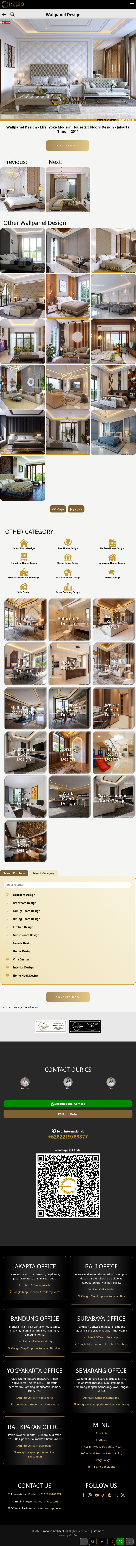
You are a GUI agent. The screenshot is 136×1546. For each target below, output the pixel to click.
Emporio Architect (53, 1531)
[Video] (102, 1541)
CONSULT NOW (68, 997)
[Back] (4, 14)
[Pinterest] (110, 1496)
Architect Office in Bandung (35, 1341)
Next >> (76, 509)
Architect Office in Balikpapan (34, 1445)
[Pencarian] (93, 1541)
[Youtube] (97, 1496)
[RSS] (123, 1496)
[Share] (111, 1541)
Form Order (68, 1114)
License (34, 1007)
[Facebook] (84, 1496)
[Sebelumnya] (83, 1541)
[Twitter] (117, 1497)
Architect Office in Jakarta (34, 1285)
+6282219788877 (68, 1136)
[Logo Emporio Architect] (12, 4)
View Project (67, 145)
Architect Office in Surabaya (101, 1337)
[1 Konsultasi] (120, 1541)
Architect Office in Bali (101, 1289)
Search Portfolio (14, 873)
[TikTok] (103, 1496)
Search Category (43, 873)
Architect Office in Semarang (101, 1397)
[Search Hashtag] (12, 14)
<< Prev (58, 509)
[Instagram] (90, 1496)
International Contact (70, 1103)
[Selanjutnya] (130, 1541)
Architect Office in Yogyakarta (34, 1397)
